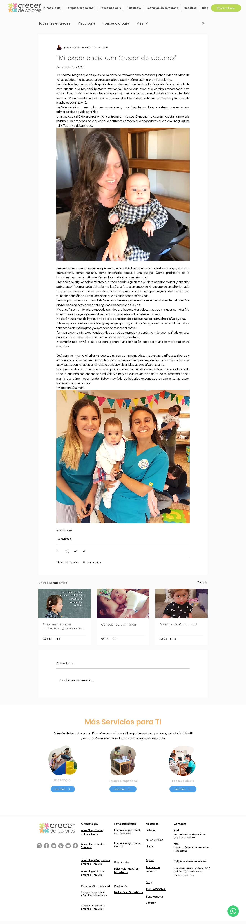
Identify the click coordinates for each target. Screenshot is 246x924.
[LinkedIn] (53, 845)
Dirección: (180, 867)
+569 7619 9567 (196, 861)
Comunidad (64, 538)
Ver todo (202, 582)
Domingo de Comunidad (178, 624)
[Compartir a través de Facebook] (58, 551)
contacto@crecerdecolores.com (192, 847)
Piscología (86, 23)
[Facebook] (46, 845)
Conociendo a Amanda (118, 624)
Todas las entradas (54, 23)
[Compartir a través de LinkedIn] (75, 551)
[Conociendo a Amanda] (123, 603)
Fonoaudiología (115, 23)
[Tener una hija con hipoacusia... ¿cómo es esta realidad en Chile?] (64, 603)
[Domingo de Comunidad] (181, 603)
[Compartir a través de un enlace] (84, 551)
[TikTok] (75, 845)
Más (139, 23)
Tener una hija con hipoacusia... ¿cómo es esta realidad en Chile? (64, 626)
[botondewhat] (233, 911)
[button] (52, 7)
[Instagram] (39, 845)
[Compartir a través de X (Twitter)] (67, 551)
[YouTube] (68, 845)
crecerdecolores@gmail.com (190, 834)
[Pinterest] (61, 845)
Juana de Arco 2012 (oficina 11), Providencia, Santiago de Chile (192, 871)
